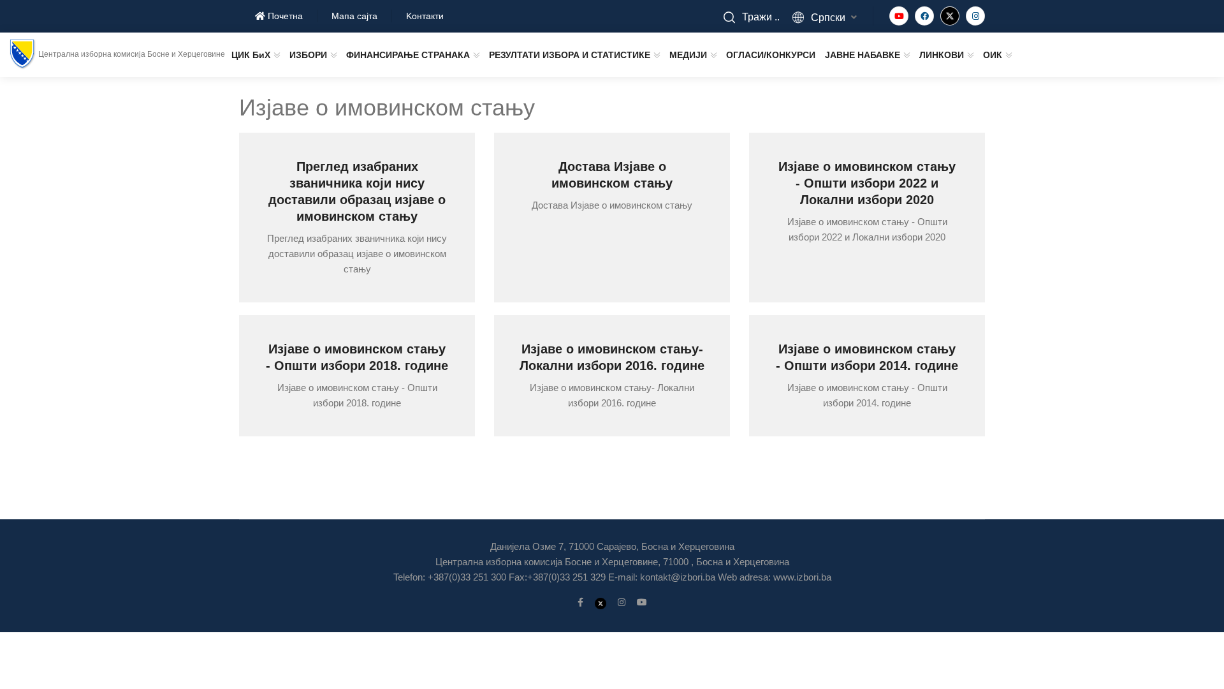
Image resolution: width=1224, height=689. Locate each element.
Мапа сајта (354, 16)
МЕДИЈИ (688, 55)
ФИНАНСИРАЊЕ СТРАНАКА (408, 55)
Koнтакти (425, 16)
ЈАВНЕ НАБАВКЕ (862, 55)
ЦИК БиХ (250, 55)
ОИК (992, 55)
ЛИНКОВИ (941, 55)
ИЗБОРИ (308, 55)
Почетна (284, 16)
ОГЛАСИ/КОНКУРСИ (770, 55)
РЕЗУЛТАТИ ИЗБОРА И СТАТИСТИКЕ (569, 55)
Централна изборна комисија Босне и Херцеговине (131, 54)
